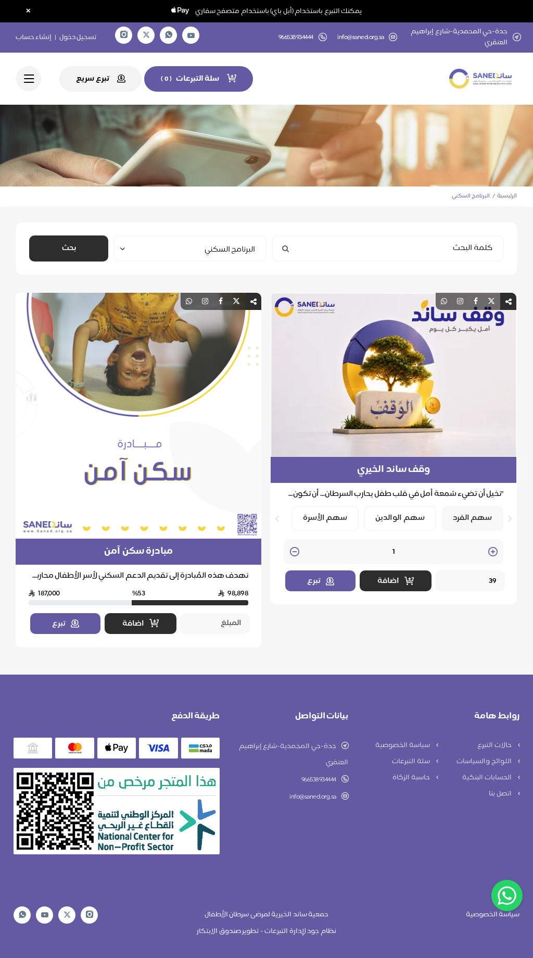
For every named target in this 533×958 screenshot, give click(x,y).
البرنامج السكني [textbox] (230, 249)
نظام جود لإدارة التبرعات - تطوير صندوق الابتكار (266, 931)
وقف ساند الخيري (393, 470)
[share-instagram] (460, 301)
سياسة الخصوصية (403, 745)
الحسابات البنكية (487, 777)
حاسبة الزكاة (411, 777)
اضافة (388, 581)
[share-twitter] (491, 301)
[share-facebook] (475, 301)
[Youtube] (191, 35)
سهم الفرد (472, 518)
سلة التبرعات (411, 761)
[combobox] (189, 248)
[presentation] (510, 518)
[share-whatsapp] (444, 301)
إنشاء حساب (34, 37)
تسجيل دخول (78, 37)
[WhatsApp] (168, 35)
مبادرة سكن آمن (138, 551)
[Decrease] (294, 552)
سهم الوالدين (400, 518)
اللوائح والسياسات (484, 761)
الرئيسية (507, 196)
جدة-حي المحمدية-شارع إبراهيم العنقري (293, 754)
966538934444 (318, 780)
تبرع (314, 581)
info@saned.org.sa (360, 37)
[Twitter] (146, 35)
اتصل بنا (501, 794)
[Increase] (493, 552)
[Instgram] (124, 35)
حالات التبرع (495, 745)
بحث (69, 248)
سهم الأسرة (325, 518)
